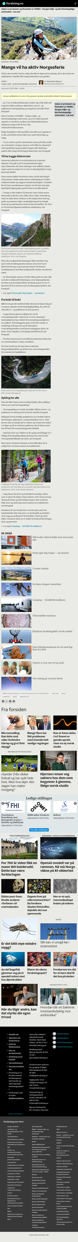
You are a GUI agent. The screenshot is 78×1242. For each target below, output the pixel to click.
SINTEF (58, 1143)
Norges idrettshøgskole (40, 1199)
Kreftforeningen (12, 1195)
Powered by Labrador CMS (39, 1235)
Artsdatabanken (12, 1136)
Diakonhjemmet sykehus (15, 1139)
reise (15, 697)
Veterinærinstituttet (62, 1214)
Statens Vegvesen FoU (63, 1161)
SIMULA (59, 1140)
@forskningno (63, 1034)
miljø (63, 693)
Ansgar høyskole (12, 1126)
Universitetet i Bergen (63, 1190)
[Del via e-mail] (13, 701)
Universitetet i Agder (63, 1187)
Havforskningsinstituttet (15, 1171)
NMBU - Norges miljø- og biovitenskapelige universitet (40, 1132)
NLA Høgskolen (37, 1126)
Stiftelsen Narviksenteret (64, 1163)
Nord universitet (37, 1177)
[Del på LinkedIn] (10, 701)
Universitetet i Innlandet (64, 1193)
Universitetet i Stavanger (64, 1198)
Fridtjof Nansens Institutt (15, 1165)
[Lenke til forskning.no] (36, 2)
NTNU (34, 1141)
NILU (9, 1219)
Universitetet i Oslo (62, 1195)
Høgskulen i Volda (13, 1179)
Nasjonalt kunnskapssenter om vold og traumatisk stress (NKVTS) (41, 1149)
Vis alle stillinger (39, 830)
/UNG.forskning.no (65, 1042)
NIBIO (9, 1211)
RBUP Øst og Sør (61, 1132)
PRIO (58, 1129)
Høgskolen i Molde (13, 1173)
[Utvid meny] (75, 3)
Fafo (8, 1147)
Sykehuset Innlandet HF (64, 1169)
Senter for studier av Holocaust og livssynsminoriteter (62, 1153)
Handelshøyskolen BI (14, 1168)
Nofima (34, 1174)
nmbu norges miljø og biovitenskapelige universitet (25, 693)
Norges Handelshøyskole (40, 1188)
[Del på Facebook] (3, 701)
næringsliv (24, 697)
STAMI (58, 1158)
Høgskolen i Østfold (14, 1176)
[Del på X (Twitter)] (6, 701)
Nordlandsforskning (39, 1180)
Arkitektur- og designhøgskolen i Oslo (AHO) (15, 1132)
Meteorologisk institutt (15, 1206)
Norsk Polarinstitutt (38, 1201)
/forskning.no (63, 1038)
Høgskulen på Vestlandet (15, 1182)
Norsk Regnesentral (38, 1204)
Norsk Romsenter (38, 1207)
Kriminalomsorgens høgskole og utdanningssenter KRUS (15, 1201)
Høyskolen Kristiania (14, 1185)
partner (55, 693)
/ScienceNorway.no (65, 1047)
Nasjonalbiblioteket (38, 1144)
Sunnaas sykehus (62, 1166)
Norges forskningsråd (39, 1191)
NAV (8, 1208)
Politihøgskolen (61, 1126)
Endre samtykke (15, 1114)
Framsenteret (11, 1162)
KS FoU (9, 1193)
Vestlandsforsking (62, 1211)
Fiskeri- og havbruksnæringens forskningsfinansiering (15, 1152)
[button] (2, 803)
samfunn (6, 697)
